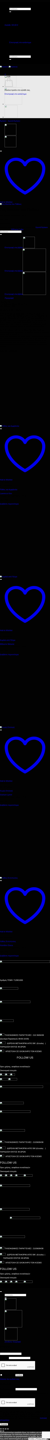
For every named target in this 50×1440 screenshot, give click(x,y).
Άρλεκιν (3, 121)
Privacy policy (41, 1439)
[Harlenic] (9, 67)
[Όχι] (47, 1439)
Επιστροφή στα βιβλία (14, 248)
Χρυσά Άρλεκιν (14, 121)
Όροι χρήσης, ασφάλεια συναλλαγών (15, 1067)
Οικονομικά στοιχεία (8, 1070)
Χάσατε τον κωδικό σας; (10, 1379)
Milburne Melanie (7, 644)
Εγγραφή (4, 1424)
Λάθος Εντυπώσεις (8, 941)
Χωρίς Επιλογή (6, 791)
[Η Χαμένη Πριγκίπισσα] (10, 135)
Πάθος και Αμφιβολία (8, 490)
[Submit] (10, 11)
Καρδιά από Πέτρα (7, 640)
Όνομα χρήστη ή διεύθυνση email (14, 1351)
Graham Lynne (6, 795)
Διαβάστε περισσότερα (9, 504)
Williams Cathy (17, 229)
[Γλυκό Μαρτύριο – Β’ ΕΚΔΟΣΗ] (10, 147)
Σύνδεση (19, 1375)
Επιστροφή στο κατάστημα (20, 42)
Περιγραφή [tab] (9, 298)
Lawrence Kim (6, 493)
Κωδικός (4, 1358)
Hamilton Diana (6, 945)
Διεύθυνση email (7, 1389)
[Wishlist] (1, 428)
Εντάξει (31, 1439)
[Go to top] (1, 1291)
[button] (11, 25)
